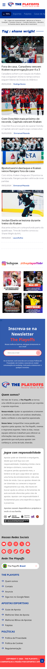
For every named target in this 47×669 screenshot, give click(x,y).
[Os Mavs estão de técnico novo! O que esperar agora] (33, 303)
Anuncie (9, 591)
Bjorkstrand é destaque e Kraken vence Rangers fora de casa (21, 169)
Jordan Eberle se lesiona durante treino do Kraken (21, 222)
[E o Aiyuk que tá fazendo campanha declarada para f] (12, 281)
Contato (9, 586)
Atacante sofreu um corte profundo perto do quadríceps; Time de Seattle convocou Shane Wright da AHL (23, 230)
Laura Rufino (18, 238)
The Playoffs (10, 574)
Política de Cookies (14, 643)
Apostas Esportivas (15, 603)
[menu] (4, 4)
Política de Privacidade (15, 638)
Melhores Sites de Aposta (17, 614)
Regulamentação (13, 648)
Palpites (27, 13)
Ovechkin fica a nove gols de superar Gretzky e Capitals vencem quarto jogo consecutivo (22, 127)
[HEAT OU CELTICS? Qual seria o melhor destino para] (12, 303)
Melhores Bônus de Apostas (18, 620)
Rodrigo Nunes (19, 84)
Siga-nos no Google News (17, 597)
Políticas (8, 631)
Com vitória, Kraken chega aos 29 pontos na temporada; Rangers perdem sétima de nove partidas (23, 178)
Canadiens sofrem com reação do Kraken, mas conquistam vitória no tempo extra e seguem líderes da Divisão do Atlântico (21, 76)
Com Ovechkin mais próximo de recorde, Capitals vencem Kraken (21, 120)
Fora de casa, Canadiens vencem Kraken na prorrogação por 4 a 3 (21, 68)
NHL (8, 13)
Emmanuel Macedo (22, 133)
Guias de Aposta (13, 609)
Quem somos (11, 581)
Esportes (17, 13)
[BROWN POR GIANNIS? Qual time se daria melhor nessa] (33, 281)
